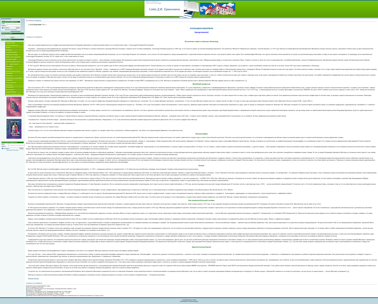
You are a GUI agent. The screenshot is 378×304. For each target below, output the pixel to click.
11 (27, 293)
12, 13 (28, 294)
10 (27, 291)
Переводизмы (9, 66)
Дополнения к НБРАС (11, 59)
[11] (108, 230)
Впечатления (9, 84)
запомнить (7, 27)
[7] (245, 80)
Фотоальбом (9, 68)
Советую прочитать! (11, 82)
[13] (290, 241)
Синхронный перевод (11, 52)
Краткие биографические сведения (12, 46)
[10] (127, 224)
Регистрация (225, 1)
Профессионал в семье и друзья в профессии (14, 79)
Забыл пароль (8, 29)
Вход (231, 1)
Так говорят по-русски (12, 64)
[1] (33, 37)
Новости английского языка (13, 61)
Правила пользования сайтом (13, 94)
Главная (218, 1)
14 (27, 295)
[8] (314, 158)
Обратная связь (10, 89)
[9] (296, 213)
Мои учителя (9, 75)
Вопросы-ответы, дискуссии (13, 56)
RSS (160, 3)
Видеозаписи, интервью (12, 54)
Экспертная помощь (11, 91)
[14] (347, 271)
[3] (41, 37)
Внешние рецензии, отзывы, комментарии (13, 72)
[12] (156, 239)
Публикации (9, 49)
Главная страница (10, 43)
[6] (159, 80)
